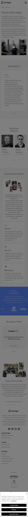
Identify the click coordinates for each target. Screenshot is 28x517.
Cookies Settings (14, 505)
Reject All (14, 509)
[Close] (26, 493)
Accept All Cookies (14, 514)
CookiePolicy (14, 501)
